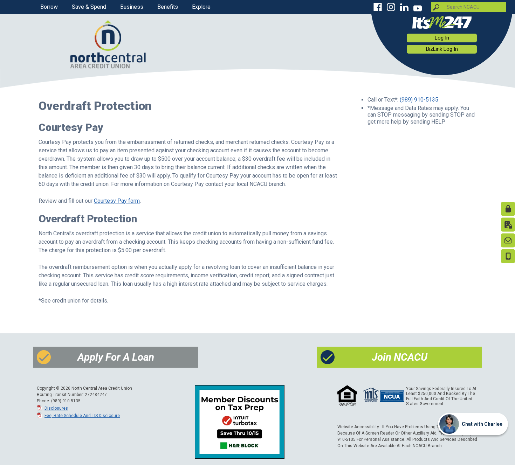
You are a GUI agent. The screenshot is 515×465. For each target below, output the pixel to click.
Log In (442, 38)
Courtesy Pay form (117, 200)
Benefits (167, 7)
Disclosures (56, 408)
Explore (201, 7)
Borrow (49, 7)
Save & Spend (89, 7)
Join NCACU (399, 357)
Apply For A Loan (115, 357)
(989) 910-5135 (419, 99)
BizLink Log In (442, 49)
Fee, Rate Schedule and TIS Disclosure (82, 415)
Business (131, 7)
